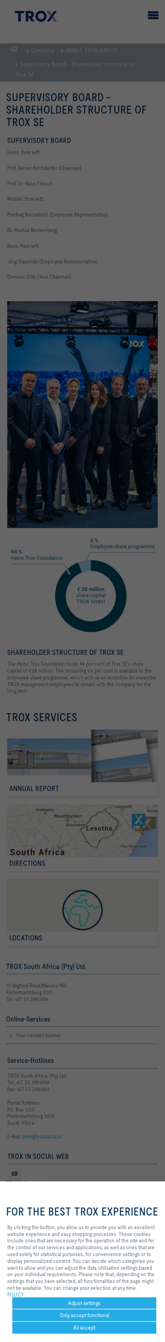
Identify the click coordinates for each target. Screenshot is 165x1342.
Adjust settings (84, 1303)
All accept (84, 1327)
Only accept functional (84, 1315)
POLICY (15, 1294)
